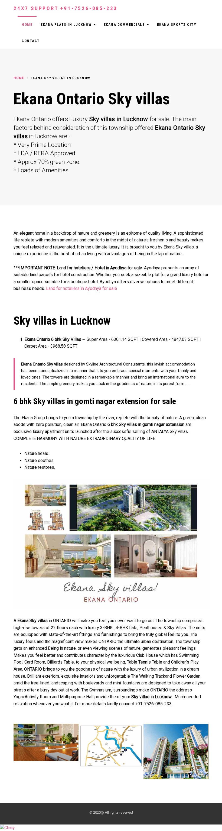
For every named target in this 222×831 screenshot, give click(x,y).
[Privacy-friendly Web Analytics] (7, 827)
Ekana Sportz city (176, 24)
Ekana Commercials (125, 24)
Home (27, 24)
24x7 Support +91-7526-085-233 (65, 8)
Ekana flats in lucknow (67, 24)
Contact (31, 41)
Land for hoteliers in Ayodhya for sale (81, 288)
